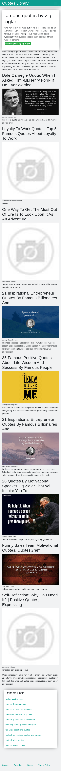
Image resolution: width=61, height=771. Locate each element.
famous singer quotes (15, 745)
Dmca (30, 765)
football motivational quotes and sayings (23, 735)
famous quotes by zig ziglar (17, 44)
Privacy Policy (43, 765)
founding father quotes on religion (21, 724)
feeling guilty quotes (14, 699)
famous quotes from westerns (19, 709)
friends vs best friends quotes (19, 714)
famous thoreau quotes (16, 704)
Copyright (18, 765)
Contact (5, 765)
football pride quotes (15, 740)
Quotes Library (15, 3)
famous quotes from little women (20, 719)
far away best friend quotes (18, 730)
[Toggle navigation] (55, 3)
